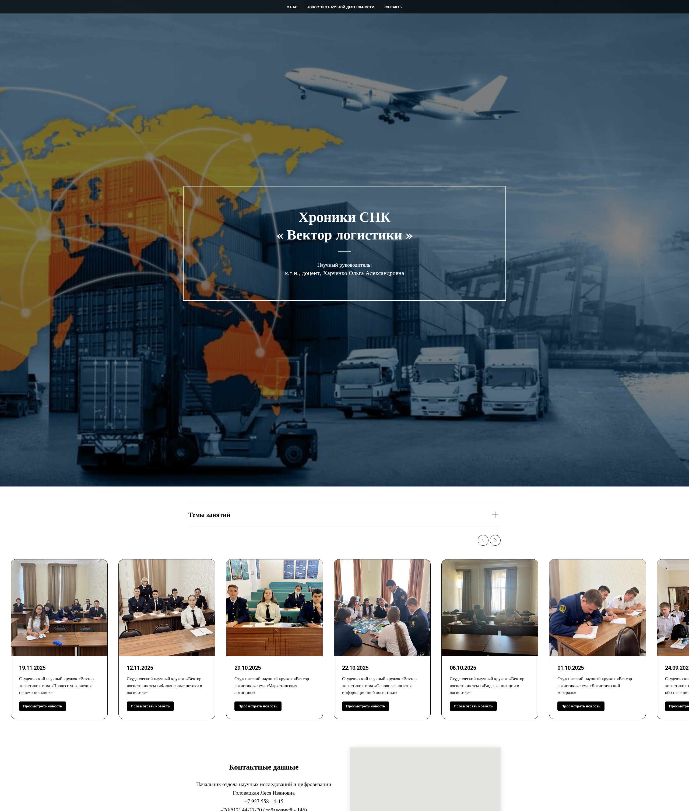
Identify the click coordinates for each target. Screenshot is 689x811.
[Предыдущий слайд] (483, 540)
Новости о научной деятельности (340, 7)
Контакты (393, 7)
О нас (292, 7)
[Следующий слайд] (495, 540)
